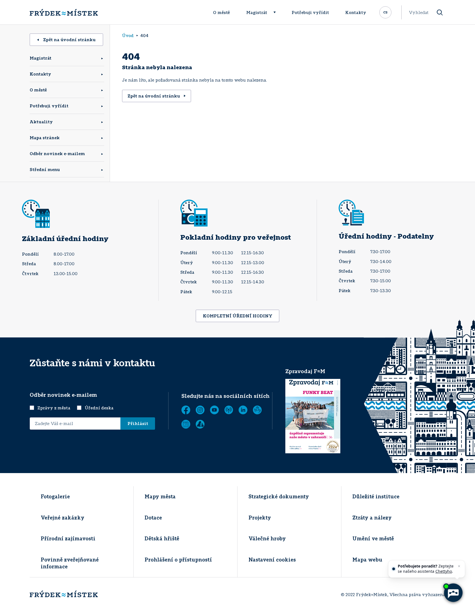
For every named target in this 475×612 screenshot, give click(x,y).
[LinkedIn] (243, 410)
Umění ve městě (373, 538)
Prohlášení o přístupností (178, 560)
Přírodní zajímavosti (68, 538)
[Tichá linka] (257, 410)
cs (385, 11)
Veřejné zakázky (62, 518)
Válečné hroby (267, 538)
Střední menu (45, 169)
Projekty (259, 518)
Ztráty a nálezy (372, 518)
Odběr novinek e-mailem (57, 153)
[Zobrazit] (185, 424)
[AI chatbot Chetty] (453, 592)
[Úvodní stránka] (64, 12)
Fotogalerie (55, 496)
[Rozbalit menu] (277, 12)
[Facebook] (185, 410)
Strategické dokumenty (278, 496)
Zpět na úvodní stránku (69, 39)
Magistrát (256, 12)
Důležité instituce (375, 496)
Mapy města (160, 496)
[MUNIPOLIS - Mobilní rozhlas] (228, 410)
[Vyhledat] (439, 12)
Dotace (153, 518)
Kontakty (355, 12)
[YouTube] (214, 410)
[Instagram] (200, 410)
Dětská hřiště (162, 538)
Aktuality (41, 121)
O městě (221, 12)
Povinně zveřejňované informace (70, 563)
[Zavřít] (459, 566)
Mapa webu (367, 560)
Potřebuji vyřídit (310, 12)
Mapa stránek (45, 137)
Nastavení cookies (272, 560)
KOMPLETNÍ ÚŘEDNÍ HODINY (237, 315)
